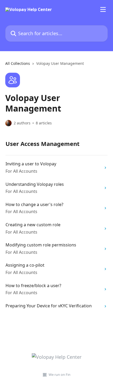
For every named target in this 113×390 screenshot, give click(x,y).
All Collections (17, 63)
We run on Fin (59, 374)
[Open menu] (103, 9)
